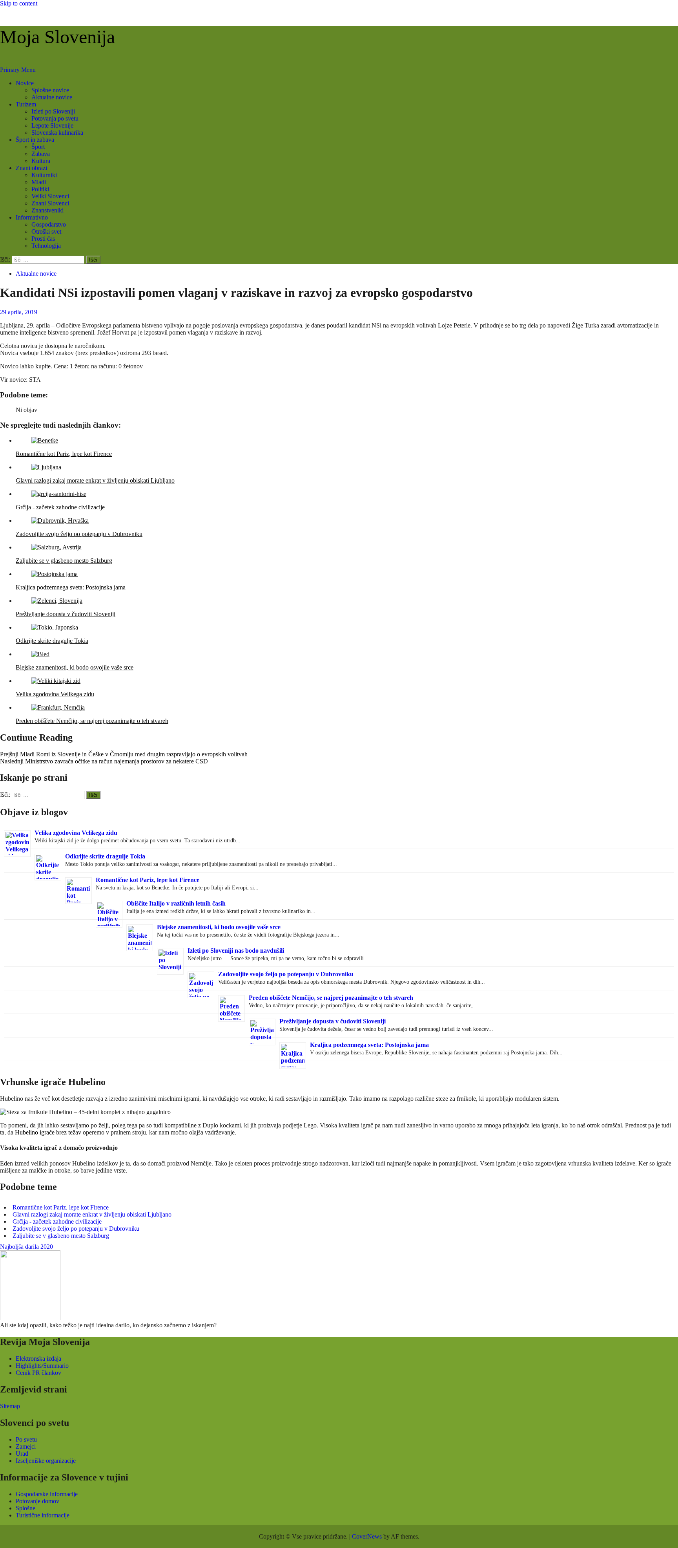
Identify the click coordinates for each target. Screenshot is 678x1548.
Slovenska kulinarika (57, 132)
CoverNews (367, 1536)
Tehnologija (46, 245)
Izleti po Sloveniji (53, 111)
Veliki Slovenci (50, 196)
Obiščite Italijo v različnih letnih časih (176, 903)
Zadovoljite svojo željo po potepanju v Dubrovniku (286, 974)
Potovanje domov (37, 1501)
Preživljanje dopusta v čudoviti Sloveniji (332, 1021)
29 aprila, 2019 (18, 312)
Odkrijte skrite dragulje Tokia (105, 856)
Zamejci (26, 1446)
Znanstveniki (47, 210)
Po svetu (26, 1439)
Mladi (38, 182)
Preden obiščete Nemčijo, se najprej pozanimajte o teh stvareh (331, 997)
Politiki (40, 189)
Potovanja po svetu (54, 118)
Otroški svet (46, 231)
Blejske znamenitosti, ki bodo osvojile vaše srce (219, 927)
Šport (38, 146)
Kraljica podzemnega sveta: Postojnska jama (369, 1044)
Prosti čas (43, 238)
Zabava (40, 153)
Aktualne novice (51, 97)
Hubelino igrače (35, 1132)
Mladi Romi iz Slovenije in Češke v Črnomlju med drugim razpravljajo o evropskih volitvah (124, 754)
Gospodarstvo (48, 224)
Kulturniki (44, 175)
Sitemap (10, 1406)
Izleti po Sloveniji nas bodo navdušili (236, 950)
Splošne (25, 1508)
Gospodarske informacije (47, 1494)
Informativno (32, 217)
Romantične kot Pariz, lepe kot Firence (147, 879)
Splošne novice (50, 90)
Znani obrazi (31, 168)
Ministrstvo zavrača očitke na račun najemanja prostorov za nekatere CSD (104, 761)
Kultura (40, 160)
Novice (25, 83)
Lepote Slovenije (52, 125)
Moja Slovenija (57, 36)
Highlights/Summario (42, 1365)
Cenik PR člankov (38, 1372)
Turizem (26, 104)
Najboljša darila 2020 (26, 1246)
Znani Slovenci (50, 203)
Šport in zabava (35, 139)
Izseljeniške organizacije (46, 1460)
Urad (22, 1453)
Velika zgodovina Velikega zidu (76, 832)
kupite (43, 366)
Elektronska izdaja (38, 1358)
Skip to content (18, 3)
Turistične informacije (42, 1515)
